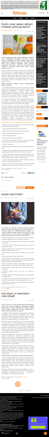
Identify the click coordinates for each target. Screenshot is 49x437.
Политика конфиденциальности (6, 430)
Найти (39, 114)
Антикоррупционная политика (6, 424)
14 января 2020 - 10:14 (9, 299)
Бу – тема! (5, 21)
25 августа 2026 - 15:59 (41, 71)
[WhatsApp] (32, 173)
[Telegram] (33, 173)
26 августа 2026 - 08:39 (41, 56)
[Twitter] (43, 13)
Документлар (21, 390)
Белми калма (6, 290)
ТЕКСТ (15, 18)
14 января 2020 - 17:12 (17, 30)
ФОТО (26, 18)
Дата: (37, 111)
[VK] (41, 13)
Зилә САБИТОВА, (5, 197)
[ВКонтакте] (28, 173)
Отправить (30, 187)
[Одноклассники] (30, 173)
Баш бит (29, 390)
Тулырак (38, 427)
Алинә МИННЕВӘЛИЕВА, (7, 30)
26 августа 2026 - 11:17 (41, 43)
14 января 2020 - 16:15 (13, 197)
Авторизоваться (20, 187)
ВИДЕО (21, 18)
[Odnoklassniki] (38, 13)
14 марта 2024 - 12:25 (40, 128)
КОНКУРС (33, 18)
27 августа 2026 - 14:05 (41, 25)
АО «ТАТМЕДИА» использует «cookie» (7, 425)
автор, (2, 299)
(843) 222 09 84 (46, 397)
